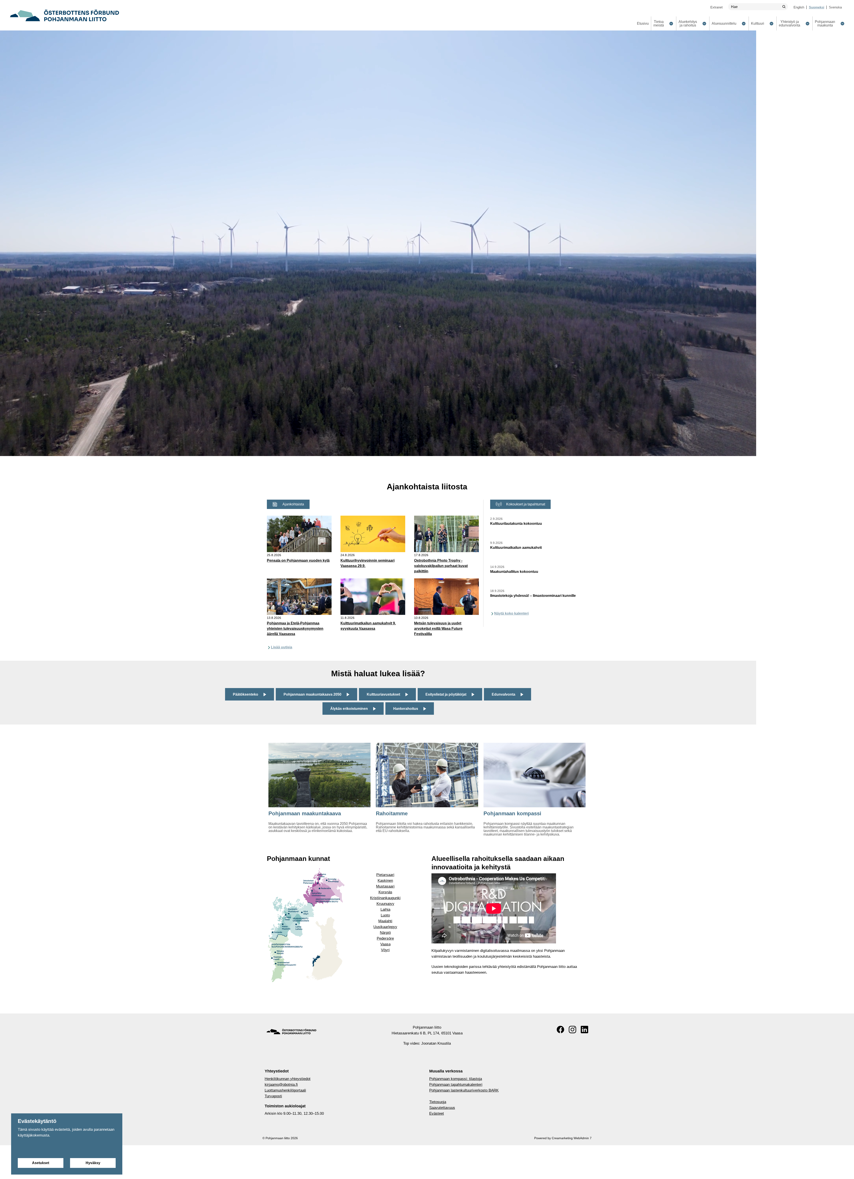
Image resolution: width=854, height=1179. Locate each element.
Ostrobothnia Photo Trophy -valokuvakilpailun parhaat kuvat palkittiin (441, 566)
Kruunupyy (385, 904)
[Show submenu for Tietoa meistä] (671, 23)
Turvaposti (273, 1096)
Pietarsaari (385, 875)
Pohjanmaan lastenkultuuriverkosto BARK (464, 1090)
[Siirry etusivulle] (64, 15)
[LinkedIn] (584, 1029)
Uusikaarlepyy (385, 927)
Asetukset (40, 1163)
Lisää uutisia (281, 647)
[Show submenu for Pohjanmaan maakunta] (842, 23)
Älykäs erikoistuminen (349, 709)
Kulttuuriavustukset (383, 694)
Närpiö (385, 933)
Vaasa (385, 944)
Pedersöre (385, 938)
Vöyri (385, 950)
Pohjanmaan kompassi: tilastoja (455, 1079)
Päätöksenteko (245, 694)
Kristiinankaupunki (385, 898)
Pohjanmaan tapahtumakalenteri (455, 1084)
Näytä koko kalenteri (511, 613)
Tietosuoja (437, 1102)
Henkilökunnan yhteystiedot (287, 1079)
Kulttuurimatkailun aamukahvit (516, 547)
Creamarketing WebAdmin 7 (572, 1138)
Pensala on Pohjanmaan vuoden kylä (298, 560)
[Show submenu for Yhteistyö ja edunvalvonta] (807, 23)
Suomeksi (816, 7)
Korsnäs (385, 892)
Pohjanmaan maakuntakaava (304, 813)
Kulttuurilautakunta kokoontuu (516, 523)
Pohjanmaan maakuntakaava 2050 (312, 694)
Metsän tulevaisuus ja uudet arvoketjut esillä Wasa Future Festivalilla (438, 628)
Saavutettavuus (442, 1108)
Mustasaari (385, 886)
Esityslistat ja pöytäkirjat (445, 694)
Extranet (716, 7)
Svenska (835, 7)
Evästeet (436, 1113)
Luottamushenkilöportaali (285, 1090)
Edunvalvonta (503, 694)
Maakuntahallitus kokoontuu (514, 571)
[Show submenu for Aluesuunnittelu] (744, 23)
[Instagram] (572, 1029)
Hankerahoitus (405, 709)
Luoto (385, 915)
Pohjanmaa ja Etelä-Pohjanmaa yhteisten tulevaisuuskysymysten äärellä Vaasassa (295, 628)
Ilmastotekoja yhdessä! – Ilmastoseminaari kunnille (533, 596)
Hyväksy (93, 1163)
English (799, 7)
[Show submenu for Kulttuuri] (771, 23)
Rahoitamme (392, 813)
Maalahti (385, 921)
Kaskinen (385, 880)
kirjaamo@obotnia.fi (281, 1084)
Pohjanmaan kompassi (512, 813)
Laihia (385, 909)
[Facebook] (560, 1029)
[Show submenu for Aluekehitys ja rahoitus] (704, 23)
